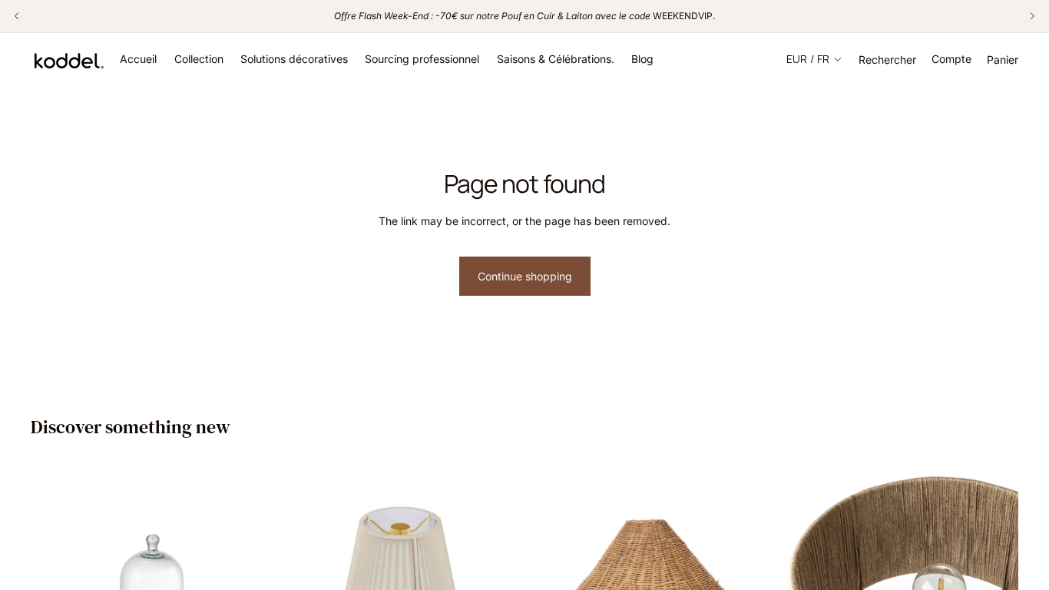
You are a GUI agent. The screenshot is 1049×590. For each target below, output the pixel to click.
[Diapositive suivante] (746, 568)
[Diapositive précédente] (552, 568)
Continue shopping (525, 276)
